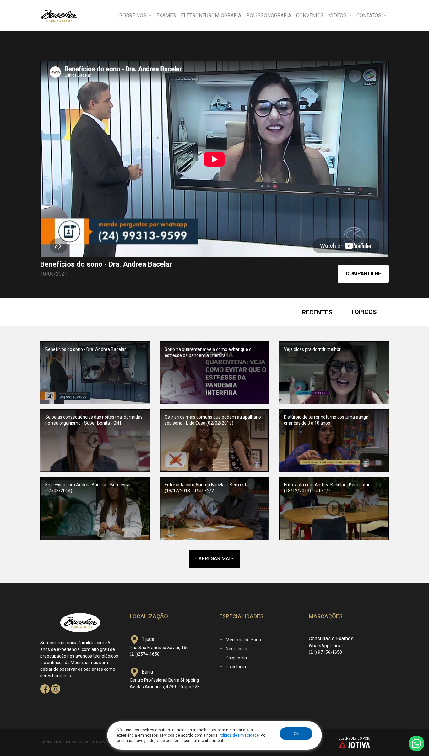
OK (296, 734)
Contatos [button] (369, 16)
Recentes (317, 312)
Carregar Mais (214, 559)
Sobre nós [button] (133, 16)
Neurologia (236, 648)
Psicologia (236, 666)
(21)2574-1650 (145, 654)
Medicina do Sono (243, 639)
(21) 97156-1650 (325, 652)
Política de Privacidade (239, 735)
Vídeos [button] (338, 16)
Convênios (310, 16)
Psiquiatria (236, 657)
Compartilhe (363, 274)
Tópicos (363, 311)
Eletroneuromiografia (211, 16)
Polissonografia (268, 16)
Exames (166, 16)
